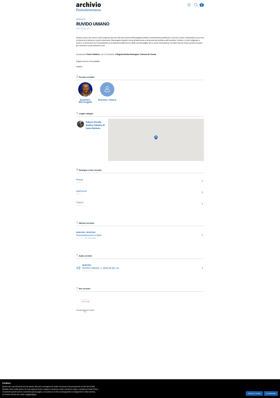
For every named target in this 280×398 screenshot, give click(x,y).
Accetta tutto (271, 393)
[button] (156, 137)
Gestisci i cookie (254, 393)
